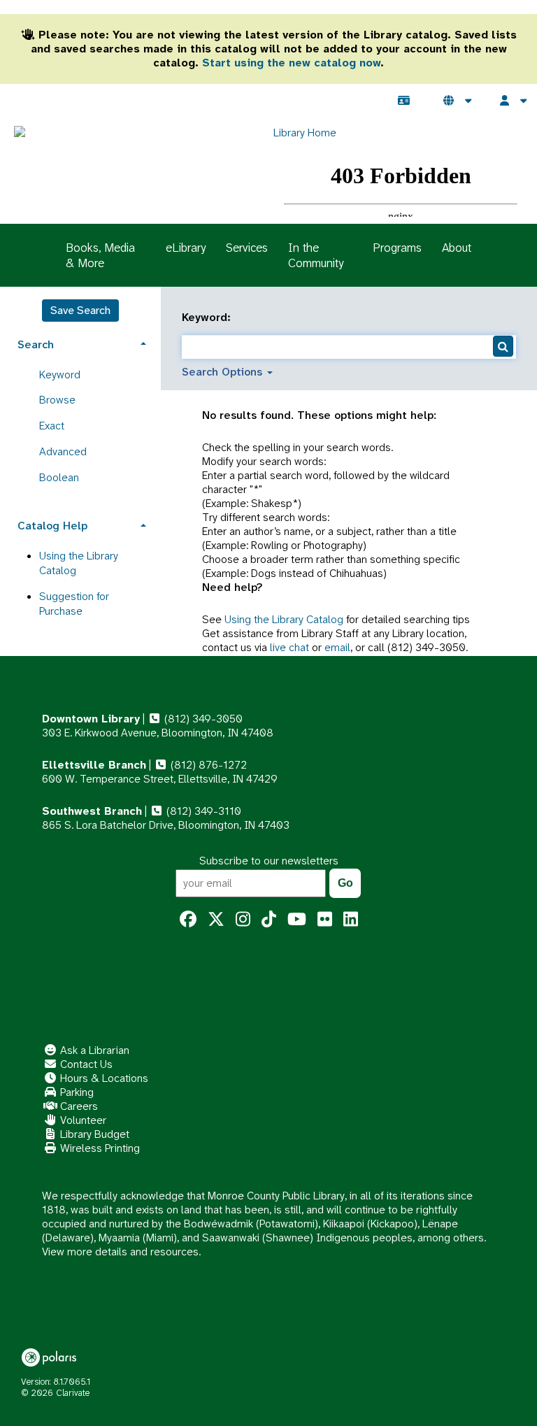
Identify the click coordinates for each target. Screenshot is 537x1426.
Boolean (59, 477)
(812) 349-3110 (202, 811)
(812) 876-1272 (207, 764)
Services (247, 247)
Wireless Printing (98, 1148)
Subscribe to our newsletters (268, 860)
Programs (397, 247)
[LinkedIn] (350, 919)
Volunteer (81, 1120)
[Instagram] (243, 919)
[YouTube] (296, 919)
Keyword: (208, 318)
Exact (51, 425)
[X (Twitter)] (216, 919)
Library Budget (93, 1134)
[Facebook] (188, 919)
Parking (75, 1092)
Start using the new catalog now (291, 62)
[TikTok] (269, 919)
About (456, 247)
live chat (289, 647)
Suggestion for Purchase (74, 603)
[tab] (80, 343)
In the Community (315, 255)
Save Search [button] (80, 310)
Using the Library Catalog (283, 619)
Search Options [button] (224, 371)
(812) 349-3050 (202, 718)
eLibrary (186, 247)
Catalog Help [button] (52, 525)
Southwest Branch (92, 811)
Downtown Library (91, 718)
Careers (77, 1106)
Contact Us (85, 1064)
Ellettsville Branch (94, 764)
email (337, 647)
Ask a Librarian (93, 1050)
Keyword (59, 374)
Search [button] (35, 344)
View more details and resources (120, 1251)
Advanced (63, 451)
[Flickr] (324, 919)
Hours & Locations (102, 1078)
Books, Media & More (100, 255)
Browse (57, 399)
